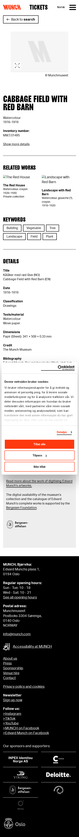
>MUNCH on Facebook (21, 728)
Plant (49, 236)
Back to (23, 19)
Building (12, 228)
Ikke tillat (39, 466)
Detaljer (62, 432)
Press (7, 663)
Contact (9, 678)
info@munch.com (17, 634)
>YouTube (11, 723)
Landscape (14, 236)
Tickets (39, 7)
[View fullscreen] (39, 52)
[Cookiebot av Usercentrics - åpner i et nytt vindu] (58, 368)
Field (34, 236)
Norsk (61, 7)
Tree (52, 228)
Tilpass (37, 455)
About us (10, 658)
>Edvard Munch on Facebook (26, 733)
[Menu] (72, 7)
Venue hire (11, 673)
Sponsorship (13, 668)
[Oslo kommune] (39, 824)
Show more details (16, 144)
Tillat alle (39, 444)
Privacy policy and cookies (23, 687)
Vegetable (33, 228)
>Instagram (12, 714)
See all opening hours (20, 597)
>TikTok (9, 718)
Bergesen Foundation (21, 507)
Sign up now (12, 700)
